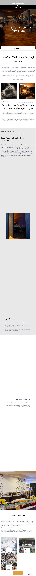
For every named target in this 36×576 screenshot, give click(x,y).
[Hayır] (34, 2)
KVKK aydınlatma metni (19, 3)
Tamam (14, 3)
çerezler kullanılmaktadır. (21, 1)
